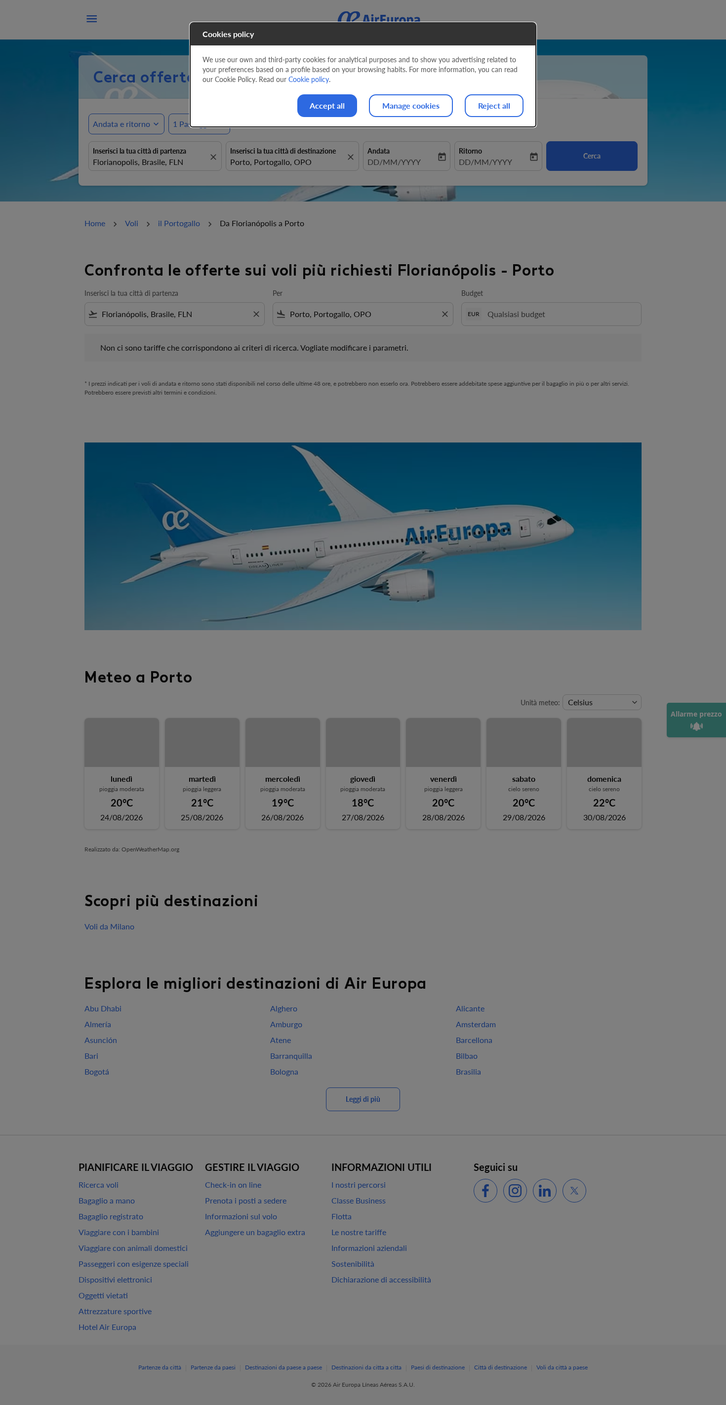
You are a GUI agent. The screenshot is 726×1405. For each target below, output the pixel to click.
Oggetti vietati (103, 1295)
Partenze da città (159, 1367)
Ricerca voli (99, 1184)
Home (94, 223)
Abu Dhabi (102, 1008)
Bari (91, 1055)
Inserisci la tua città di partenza (139, 151)
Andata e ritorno (121, 123)
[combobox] (150, 162)
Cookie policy (308, 79)
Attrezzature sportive (115, 1311)
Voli (131, 223)
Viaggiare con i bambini (119, 1232)
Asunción (100, 1039)
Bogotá (96, 1071)
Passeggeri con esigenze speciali (134, 1263)
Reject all (494, 105)
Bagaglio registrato (111, 1216)
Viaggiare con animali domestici (133, 1247)
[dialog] (363, 75)
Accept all (327, 105)
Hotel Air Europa (107, 1326)
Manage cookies (411, 105)
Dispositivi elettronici (115, 1279)
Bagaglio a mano (107, 1200)
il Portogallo (179, 223)
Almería (97, 1024)
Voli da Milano (109, 926)
